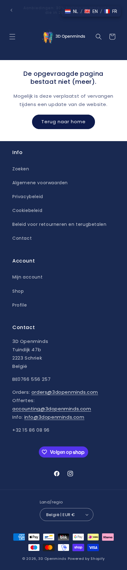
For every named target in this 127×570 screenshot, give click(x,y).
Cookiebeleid (27, 210)
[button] (12, 36)
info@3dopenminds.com (54, 417)
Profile (19, 305)
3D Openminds (52, 558)
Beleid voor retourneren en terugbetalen (59, 224)
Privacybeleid (27, 196)
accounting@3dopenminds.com (51, 408)
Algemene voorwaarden (40, 183)
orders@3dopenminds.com (64, 392)
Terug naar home (63, 121)
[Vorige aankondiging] (11, 10)
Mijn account (27, 277)
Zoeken (20, 169)
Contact (22, 238)
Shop (18, 291)
